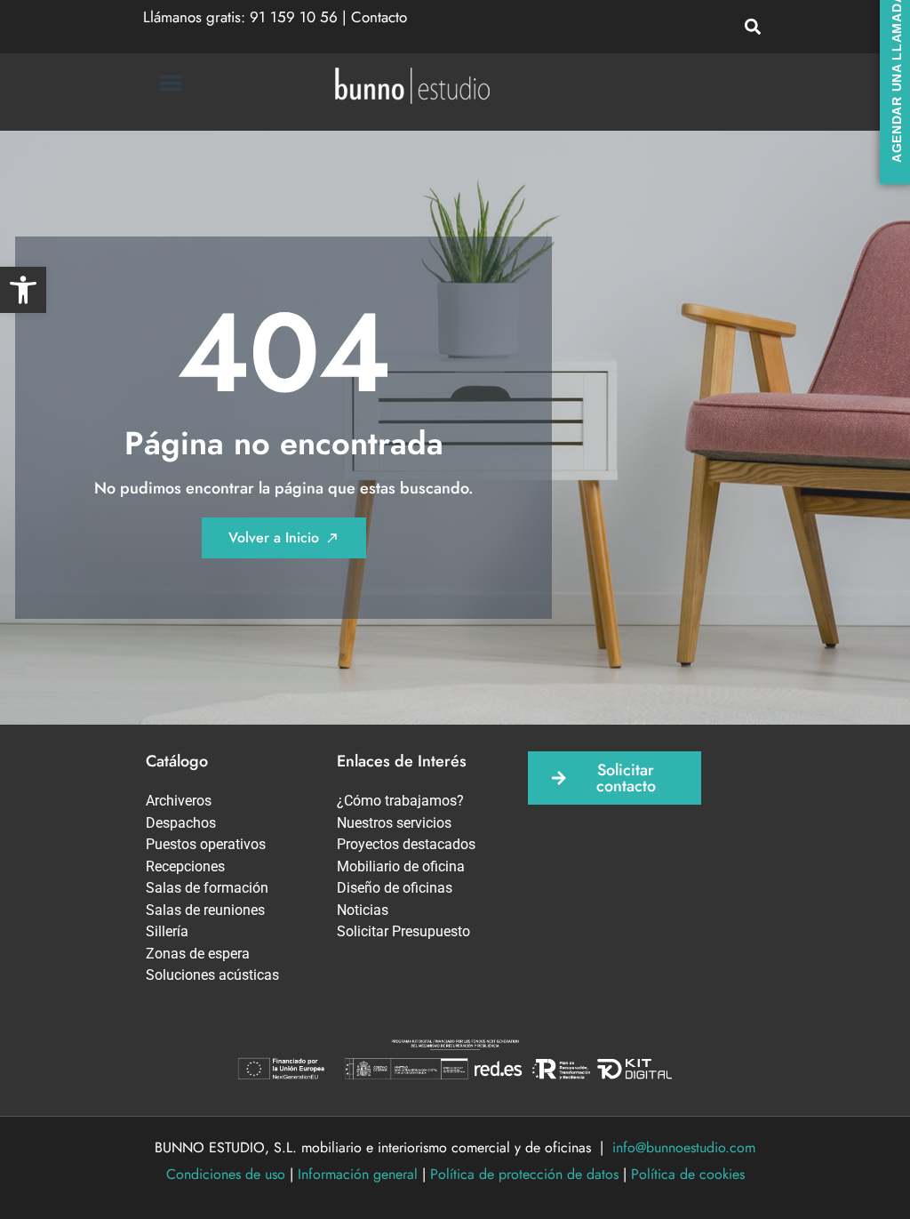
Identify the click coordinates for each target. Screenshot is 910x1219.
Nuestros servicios (394, 822)
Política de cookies (688, 1174)
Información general (358, 1174)
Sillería (167, 931)
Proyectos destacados (406, 844)
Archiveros (179, 800)
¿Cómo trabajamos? (400, 800)
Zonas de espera (198, 953)
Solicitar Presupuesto (403, 931)
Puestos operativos (206, 844)
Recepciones (185, 866)
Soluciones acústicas (212, 974)
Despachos (181, 822)
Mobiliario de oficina (401, 866)
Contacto (379, 17)
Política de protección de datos (524, 1174)
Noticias (362, 910)
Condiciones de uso (225, 1174)
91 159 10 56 (294, 17)
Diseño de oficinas (394, 887)
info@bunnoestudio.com (683, 1147)
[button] (23, 290)
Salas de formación (207, 887)
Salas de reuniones (205, 910)
